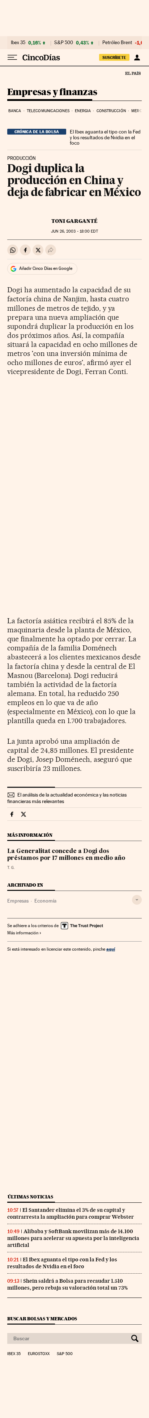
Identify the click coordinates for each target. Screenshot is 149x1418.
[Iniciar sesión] (137, 57)
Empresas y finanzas (52, 92)
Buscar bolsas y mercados (42, 1318)
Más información (22, 932)
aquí (110, 949)
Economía (45, 901)
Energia (83, 111)
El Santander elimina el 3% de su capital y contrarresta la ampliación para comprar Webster (70, 1213)
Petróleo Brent (117, 42)
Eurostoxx (39, 1354)
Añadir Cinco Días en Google (45, 268)
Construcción (111, 111)
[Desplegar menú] (12, 57)
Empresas (18, 901)
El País (133, 73)
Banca (14, 111)
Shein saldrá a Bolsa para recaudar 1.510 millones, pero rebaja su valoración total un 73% (67, 1284)
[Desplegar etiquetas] (137, 900)
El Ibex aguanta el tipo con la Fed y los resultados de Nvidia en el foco (105, 137)
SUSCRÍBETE (114, 57)
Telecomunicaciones (48, 111)
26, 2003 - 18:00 (74, 231)
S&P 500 (63, 42)
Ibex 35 (18, 42)
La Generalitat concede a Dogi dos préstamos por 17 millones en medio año (66, 855)
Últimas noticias (30, 1197)
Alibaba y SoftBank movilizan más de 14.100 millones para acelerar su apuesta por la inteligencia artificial (73, 1238)
